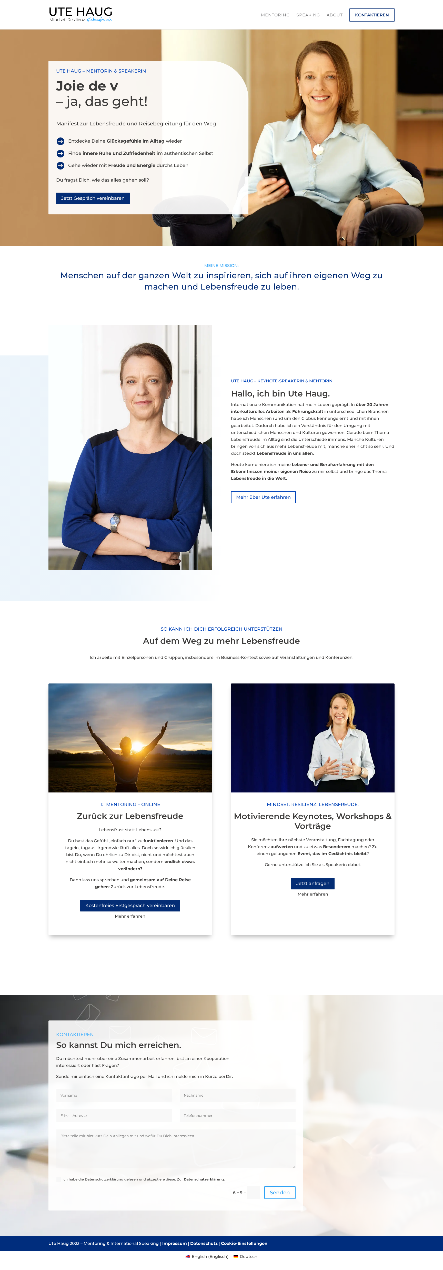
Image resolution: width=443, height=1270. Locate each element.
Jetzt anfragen (312, 883)
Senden (280, 1192)
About (335, 15)
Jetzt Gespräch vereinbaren (93, 198)
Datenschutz (204, 1243)
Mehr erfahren (130, 916)
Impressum (174, 1243)
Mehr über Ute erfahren (263, 497)
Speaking (308, 15)
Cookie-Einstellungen (244, 1243)
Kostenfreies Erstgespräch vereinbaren (130, 905)
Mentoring (275, 15)
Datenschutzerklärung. (204, 1179)
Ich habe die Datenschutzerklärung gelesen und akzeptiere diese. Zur (144, 1179)
